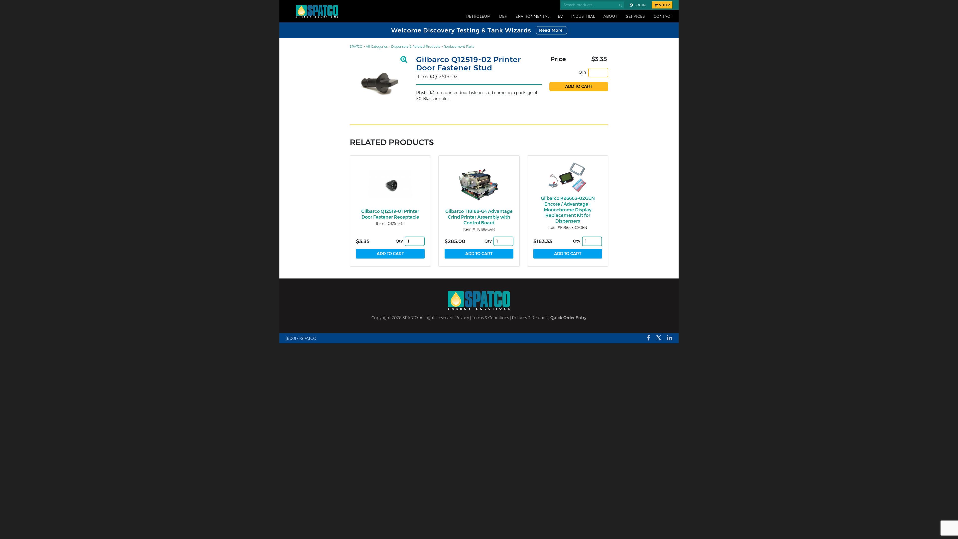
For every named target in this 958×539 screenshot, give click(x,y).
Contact (663, 16)
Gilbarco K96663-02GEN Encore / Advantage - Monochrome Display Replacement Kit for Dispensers (568, 210)
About (610, 16)
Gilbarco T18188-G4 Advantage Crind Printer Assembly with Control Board (479, 217)
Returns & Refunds (529, 317)
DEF (503, 16)
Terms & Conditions (490, 317)
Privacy (462, 317)
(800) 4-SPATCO (301, 338)
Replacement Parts (459, 46)
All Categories (377, 46)
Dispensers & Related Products (415, 46)
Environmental (532, 16)
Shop (664, 5)
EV (560, 16)
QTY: (583, 72)
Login (639, 5)
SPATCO (356, 46)
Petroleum (478, 16)
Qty (399, 241)
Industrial (583, 16)
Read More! (551, 30)
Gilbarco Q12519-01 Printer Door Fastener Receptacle (390, 214)
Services (635, 16)
